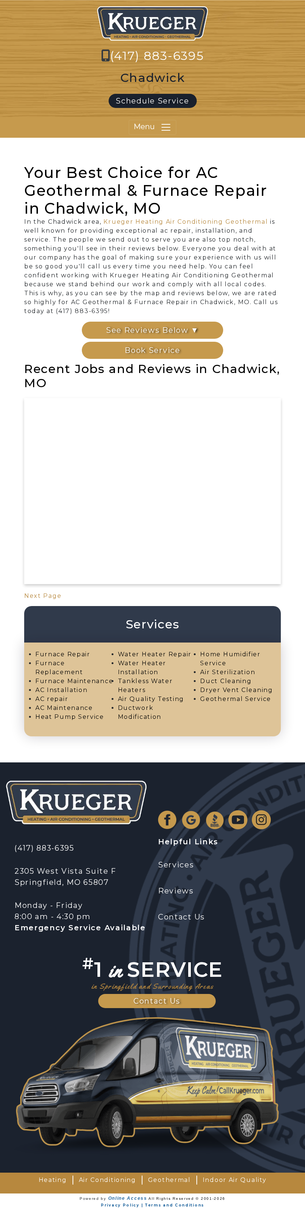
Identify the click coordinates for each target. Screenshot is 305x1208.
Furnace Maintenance (74, 681)
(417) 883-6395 (157, 55)
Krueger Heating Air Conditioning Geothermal (185, 221)
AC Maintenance (64, 707)
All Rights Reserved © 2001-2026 (186, 1198)
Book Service (152, 350)
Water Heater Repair (155, 654)
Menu (147, 126)
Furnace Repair (62, 654)
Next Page (42, 595)
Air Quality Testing (151, 698)
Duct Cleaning (225, 681)
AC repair (51, 698)
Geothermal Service (235, 698)
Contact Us (157, 1001)
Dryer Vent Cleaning (236, 690)
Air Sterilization (227, 672)
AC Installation (61, 690)
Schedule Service (152, 100)
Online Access (127, 1198)
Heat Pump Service (69, 716)
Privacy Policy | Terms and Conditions (152, 1205)
